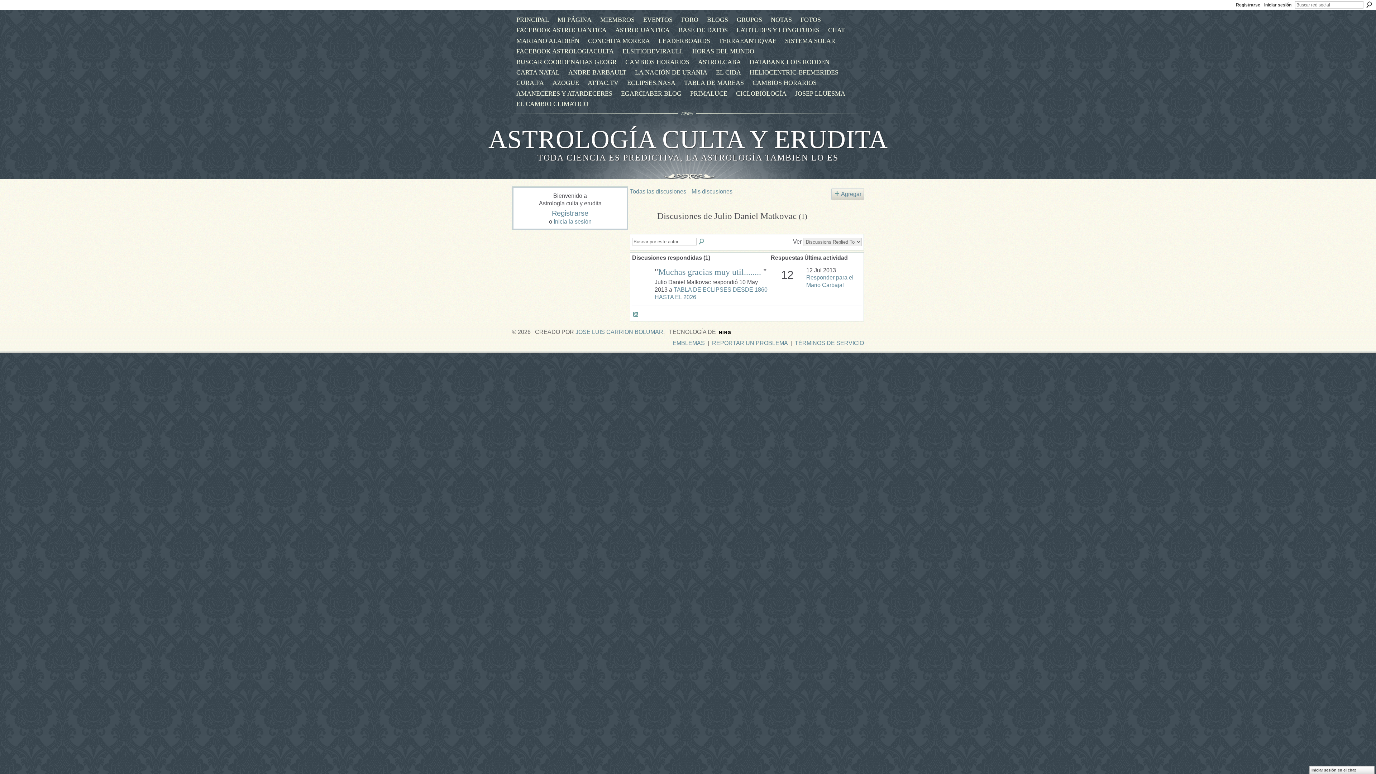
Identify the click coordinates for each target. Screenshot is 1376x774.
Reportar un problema (750, 343)
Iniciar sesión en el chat (1334, 770)
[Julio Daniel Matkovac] (641, 230)
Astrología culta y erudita (688, 139)
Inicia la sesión (573, 222)
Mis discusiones (712, 191)
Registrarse (1248, 5)
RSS (636, 314)
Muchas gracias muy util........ (710, 272)
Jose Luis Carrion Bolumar (619, 332)
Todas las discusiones (658, 191)
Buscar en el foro (702, 242)
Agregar (851, 194)
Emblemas (689, 343)
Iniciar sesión (1277, 5)
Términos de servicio (829, 343)
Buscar (1369, 4)
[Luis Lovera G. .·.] (642, 282)
